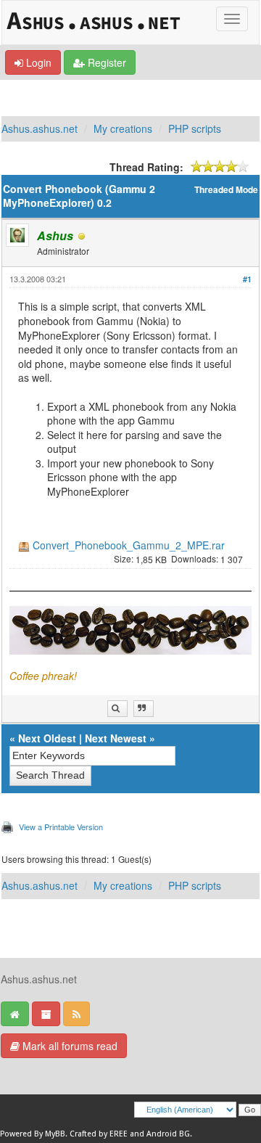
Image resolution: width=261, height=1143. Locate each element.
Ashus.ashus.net (39, 128)
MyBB (55, 1134)
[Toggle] (232, 19)
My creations (123, 128)
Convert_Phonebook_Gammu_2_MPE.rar (129, 545)
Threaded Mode (226, 190)
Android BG (168, 1134)
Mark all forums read (68, 1045)
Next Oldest (47, 738)
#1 (247, 279)
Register (105, 62)
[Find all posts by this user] (117, 708)
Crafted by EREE (99, 1134)
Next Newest (115, 738)
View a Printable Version (61, 826)
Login (37, 62)
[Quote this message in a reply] (143, 708)
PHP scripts (194, 128)
